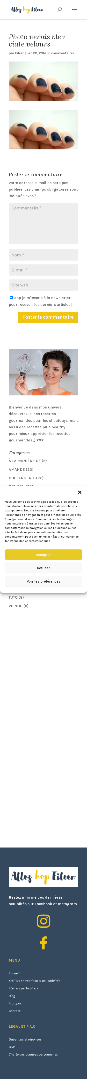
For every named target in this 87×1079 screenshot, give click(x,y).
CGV (12, 1047)
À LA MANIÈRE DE (25, 460)
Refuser (43, 568)
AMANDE (17, 469)
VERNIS (15, 605)
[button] (79, 492)
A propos (15, 1003)
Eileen (19, 53)
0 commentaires (61, 53)
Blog (12, 996)
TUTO (13, 597)
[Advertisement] (45, 646)
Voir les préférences (43, 581)
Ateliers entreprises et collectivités (34, 981)
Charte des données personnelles (33, 1054)
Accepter (43, 555)
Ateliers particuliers (23, 988)
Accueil (14, 973)
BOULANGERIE (22, 478)
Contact (14, 1011)
